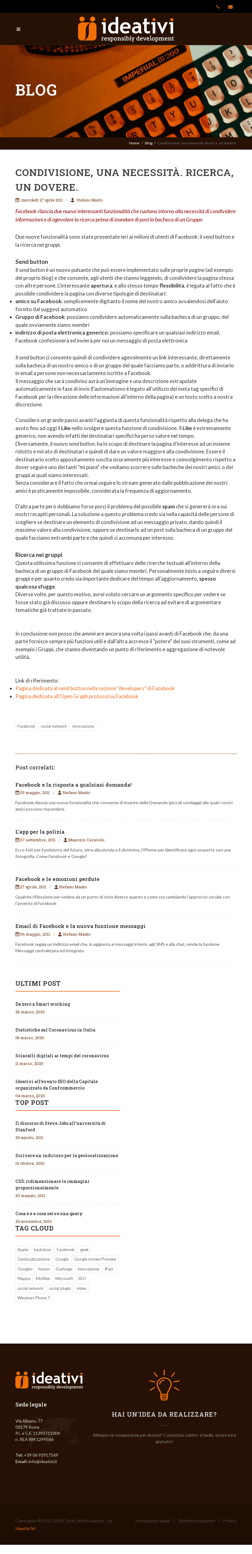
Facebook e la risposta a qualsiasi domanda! (73, 784)
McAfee (43, 1278)
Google (62, 1259)
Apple (23, 1249)
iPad (109, 1268)
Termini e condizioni (196, 1520)
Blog (148, 143)
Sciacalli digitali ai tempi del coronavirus (62, 1056)
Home (134, 143)
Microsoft (64, 1278)
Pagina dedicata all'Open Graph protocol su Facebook (76, 696)
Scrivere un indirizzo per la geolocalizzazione (66, 1155)
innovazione (83, 726)
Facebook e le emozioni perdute (57, 879)
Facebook (26, 726)
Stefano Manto (89, 200)
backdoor (42, 1249)
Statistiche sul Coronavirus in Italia (55, 1030)
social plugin (60, 1288)
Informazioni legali (152, 1520)
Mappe (24, 1278)
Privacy (230, 1520)
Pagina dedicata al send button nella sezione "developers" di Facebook (95, 688)
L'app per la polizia (40, 831)
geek (84, 1249)
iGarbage (64, 1268)
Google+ (25, 1268)
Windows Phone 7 (34, 1297)
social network (54, 726)
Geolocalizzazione (34, 1259)
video (82, 1288)
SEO (82, 1278)
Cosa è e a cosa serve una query (49, 1213)
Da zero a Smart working (42, 1004)
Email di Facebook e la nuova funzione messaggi (80, 926)
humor (44, 1268)
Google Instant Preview (95, 1259)
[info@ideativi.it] (230, 7)
